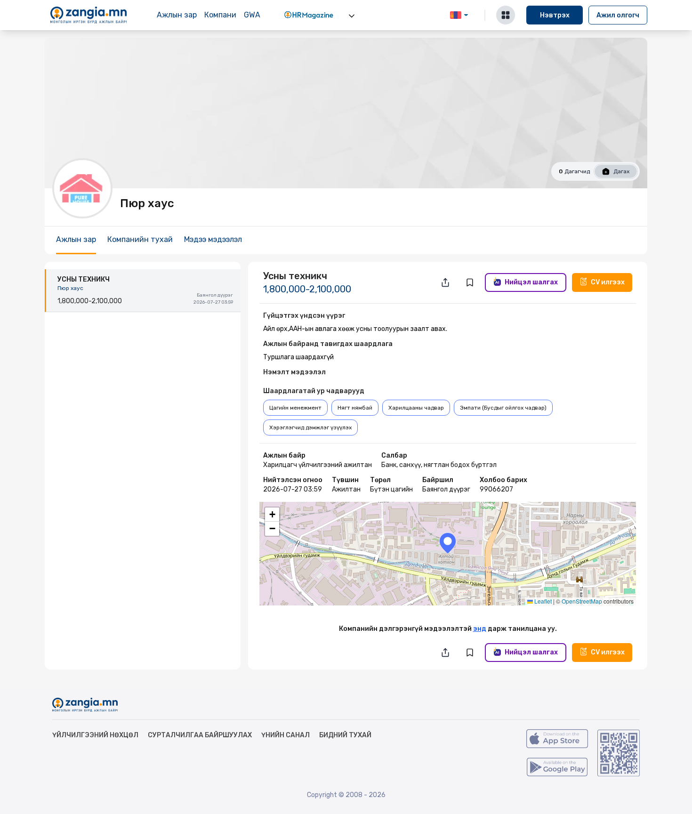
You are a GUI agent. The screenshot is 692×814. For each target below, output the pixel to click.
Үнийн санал (285, 735)
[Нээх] (351, 16)
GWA (252, 14)
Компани (220, 14)
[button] (447, 543)
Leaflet (542, 601)
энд (479, 629)
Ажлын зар (177, 14)
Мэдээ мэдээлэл (213, 239)
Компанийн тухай (140, 239)
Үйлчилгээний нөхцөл (95, 735)
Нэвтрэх (555, 15)
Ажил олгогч (617, 15)
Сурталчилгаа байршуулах (200, 735)
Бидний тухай (345, 735)
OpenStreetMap (582, 601)
